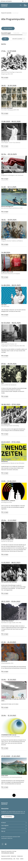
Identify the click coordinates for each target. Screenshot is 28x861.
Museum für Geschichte (6, 13)
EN (25, 1)
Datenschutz (13, 856)
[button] (20, 5)
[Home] (4, 5)
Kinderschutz (20, 856)
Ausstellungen (6, 33)
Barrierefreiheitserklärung (6, 858)
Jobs (14, 858)
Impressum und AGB (5, 856)
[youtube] (5, 844)
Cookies (21, 858)
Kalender (16, 33)
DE (22, 1)
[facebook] (2, 844)
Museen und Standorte (7, 1)
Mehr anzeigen (4, 77)
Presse (17, 858)
